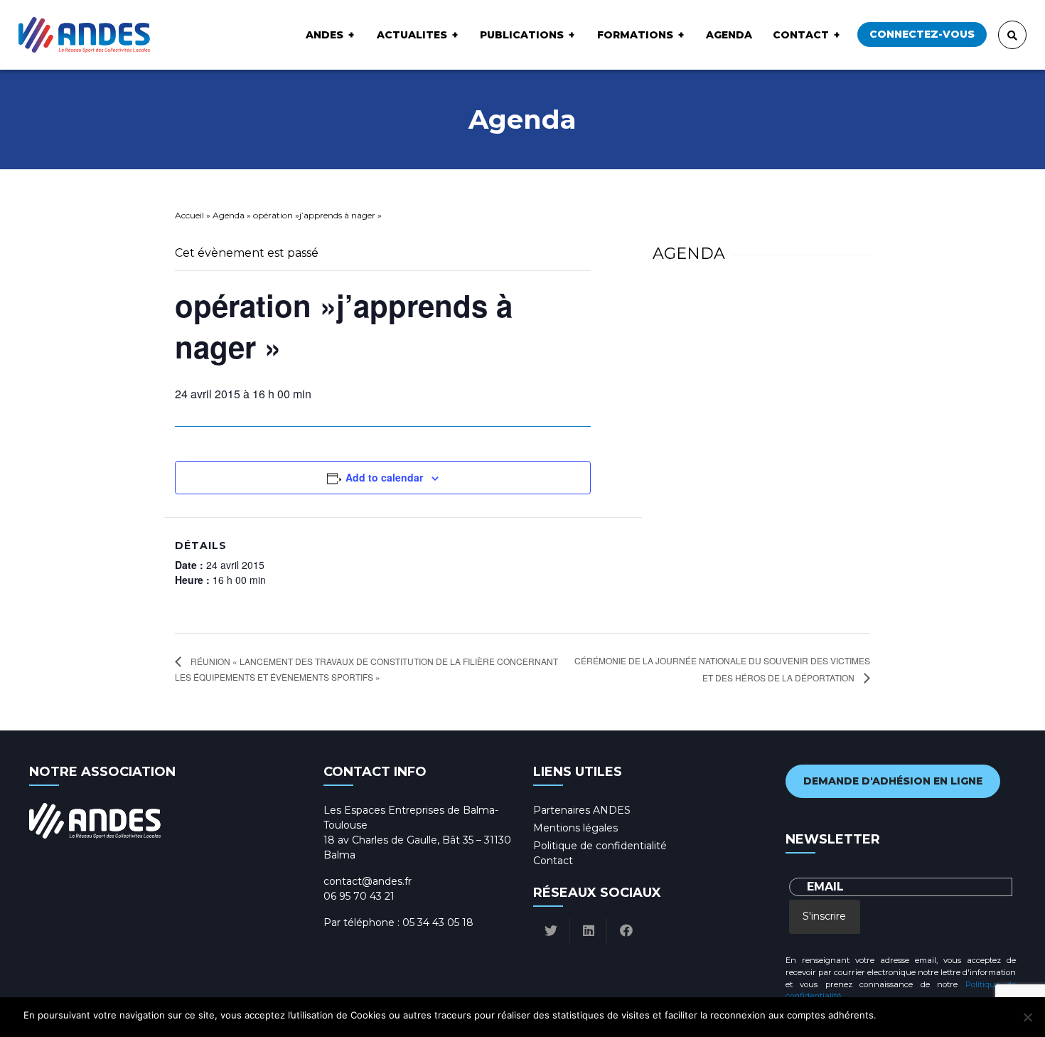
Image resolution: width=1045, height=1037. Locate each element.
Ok (890, 1015)
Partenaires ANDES (582, 810)
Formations (635, 34)
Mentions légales (575, 827)
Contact (801, 34)
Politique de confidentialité (600, 845)
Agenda (729, 34)
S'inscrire (824, 916)
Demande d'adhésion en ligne (892, 781)
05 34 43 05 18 (437, 922)
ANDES (324, 34)
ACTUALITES (412, 34)
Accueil (189, 215)
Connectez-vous (922, 34)
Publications (522, 34)
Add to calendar (384, 477)
